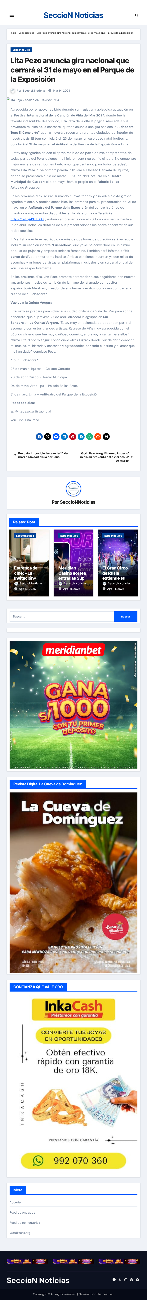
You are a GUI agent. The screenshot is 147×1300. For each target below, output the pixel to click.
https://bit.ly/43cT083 (27, 219)
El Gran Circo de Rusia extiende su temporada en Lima (116, 578)
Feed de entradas (22, 1213)
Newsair (84, 1294)
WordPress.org (20, 1233)
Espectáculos (26, 32)
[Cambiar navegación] (12, 15)
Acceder (16, 1202)
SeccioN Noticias (73, 15)
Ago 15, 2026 (71, 589)
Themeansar (105, 1294)
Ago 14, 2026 (115, 589)
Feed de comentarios (25, 1223)
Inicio (13, 32)
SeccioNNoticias (34, 91)
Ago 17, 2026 (27, 589)
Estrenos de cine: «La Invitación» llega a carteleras (26, 578)
